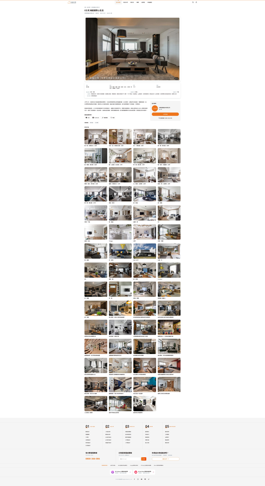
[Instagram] (138, 479)
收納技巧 (147, 434)
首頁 (85, 7)
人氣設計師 (107, 431)
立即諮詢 (165, 114)
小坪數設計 (127, 442)
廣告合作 (165, 459)
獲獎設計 (87, 431)
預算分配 (147, 440)
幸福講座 (150, 2)
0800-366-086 (93, 458)
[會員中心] (196, 2)
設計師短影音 (128, 434)
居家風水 (147, 431)
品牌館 (143, 2)
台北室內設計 (108, 437)
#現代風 (91, 122)
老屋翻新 (87, 434)
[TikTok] (148, 479)
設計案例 (118, 2)
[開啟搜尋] (193, 2)
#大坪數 (96, 122)
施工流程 (147, 442)
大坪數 (87, 437)
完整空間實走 (128, 431)
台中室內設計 (108, 440)
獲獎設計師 (107, 434)
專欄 (138, 2)
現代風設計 (88, 442)
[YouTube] (141, 479)
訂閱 (144, 459)
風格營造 (147, 437)
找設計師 (125, 2)
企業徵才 (167, 437)
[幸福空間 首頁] (72, 2)
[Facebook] (134, 479)
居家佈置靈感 (128, 437)
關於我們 (167, 431)
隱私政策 (167, 442)
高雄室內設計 (108, 442)
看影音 (132, 2)
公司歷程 (167, 434)
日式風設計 (88, 445)
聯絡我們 (167, 440)
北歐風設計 (88, 440)
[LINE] (145, 479)
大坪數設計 (127, 440)
